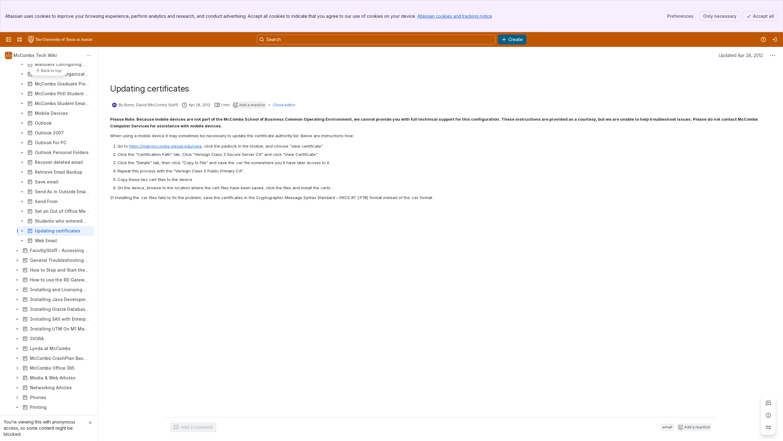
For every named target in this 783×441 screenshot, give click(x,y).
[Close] (90, 422)
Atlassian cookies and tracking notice (454, 16)
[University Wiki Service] (60, 39)
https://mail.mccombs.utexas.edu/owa (165, 146)
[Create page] (768, 427)
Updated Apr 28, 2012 (741, 55)
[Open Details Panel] (768, 415)
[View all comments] (768, 403)
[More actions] (89, 55)
